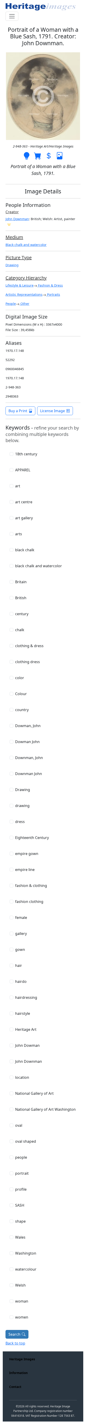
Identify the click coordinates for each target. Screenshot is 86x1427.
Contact (15, 1387)
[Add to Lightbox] (26, 155)
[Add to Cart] (37, 155)
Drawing (12, 265)
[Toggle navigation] (12, 16)
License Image (52, 410)
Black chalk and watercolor (26, 245)
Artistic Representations (24, 294)
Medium (14, 237)
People (11, 303)
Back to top (15, 1343)
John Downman (17, 219)
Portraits (53, 294)
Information (18, 1373)
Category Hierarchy (26, 278)
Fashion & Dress (50, 285)
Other (24, 303)
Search (14, 1334)
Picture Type (19, 257)
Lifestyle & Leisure (19, 285)
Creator (12, 211)
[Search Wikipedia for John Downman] (9, 224)
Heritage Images (22, 1359)
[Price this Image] (48, 155)
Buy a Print (17, 410)
